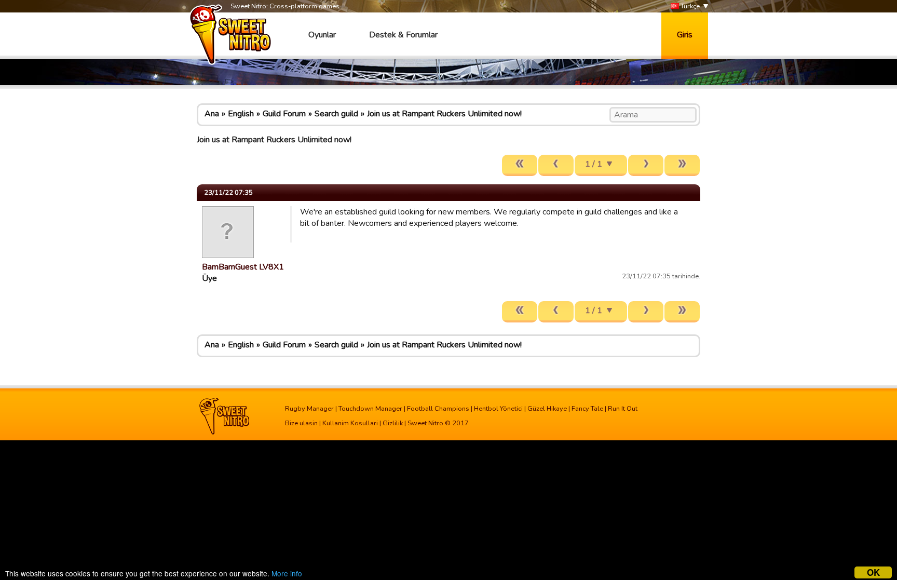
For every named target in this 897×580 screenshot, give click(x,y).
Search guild (336, 113)
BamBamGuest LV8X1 (243, 267)
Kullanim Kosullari (350, 423)
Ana (212, 113)
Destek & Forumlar (403, 35)
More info (286, 573)
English (241, 113)
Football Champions (438, 408)
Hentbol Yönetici (498, 408)
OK (873, 572)
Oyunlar (322, 35)
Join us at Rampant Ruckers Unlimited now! (444, 113)
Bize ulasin (301, 423)
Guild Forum (284, 113)
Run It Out (622, 408)
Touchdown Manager (370, 408)
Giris (684, 35)
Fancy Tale (587, 408)
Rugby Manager (309, 408)
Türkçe (689, 6)
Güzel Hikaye (547, 408)
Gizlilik (393, 423)
